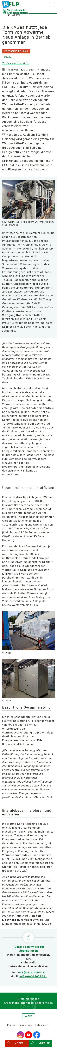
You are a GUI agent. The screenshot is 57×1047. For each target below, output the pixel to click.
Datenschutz (42, 1025)
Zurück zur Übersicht (15, 63)
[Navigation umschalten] (52, 5)
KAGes (28, 1016)
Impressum (25, 1025)
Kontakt (12, 1025)
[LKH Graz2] (10, 4)
